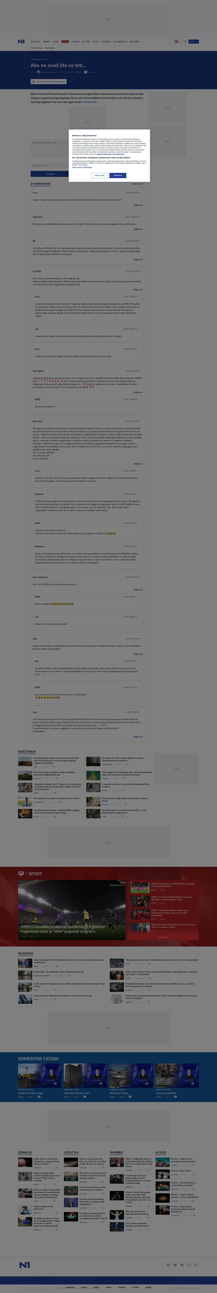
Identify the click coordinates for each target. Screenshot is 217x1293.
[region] (109, 155)
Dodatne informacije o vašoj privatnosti (110, 154)
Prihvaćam (118, 175)
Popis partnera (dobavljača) (82, 167)
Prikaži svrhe (99, 175)
